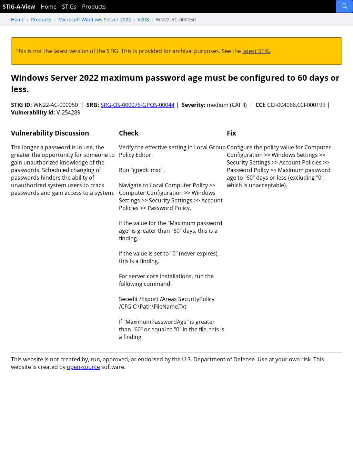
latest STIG (256, 51)
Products (94, 6)
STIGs (69, 6)
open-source (83, 367)
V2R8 (143, 19)
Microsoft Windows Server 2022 (94, 19)
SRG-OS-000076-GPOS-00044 (137, 105)
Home (49, 6)
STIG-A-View (19, 6)
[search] (344, 6)
